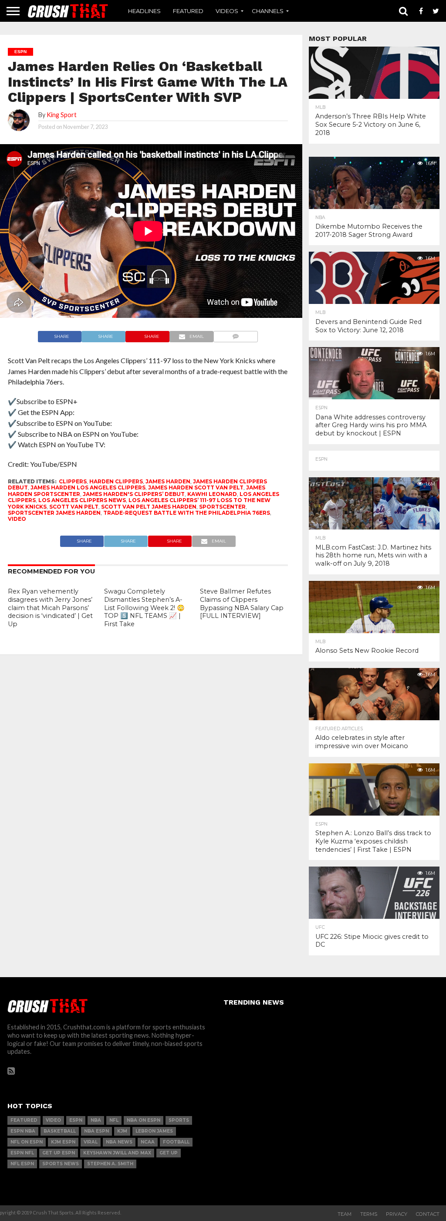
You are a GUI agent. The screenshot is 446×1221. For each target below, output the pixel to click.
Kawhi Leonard (212, 494)
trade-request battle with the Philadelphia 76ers (186, 512)
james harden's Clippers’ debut (134, 494)
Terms (368, 1214)
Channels (268, 10)
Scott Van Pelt (73, 506)
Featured (188, 10)
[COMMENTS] (235, 334)
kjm (122, 1131)
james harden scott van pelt (195, 487)
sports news (60, 1164)
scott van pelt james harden (148, 506)
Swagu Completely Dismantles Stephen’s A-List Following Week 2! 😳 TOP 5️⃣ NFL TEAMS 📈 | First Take (144, 607)
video (17, 519)
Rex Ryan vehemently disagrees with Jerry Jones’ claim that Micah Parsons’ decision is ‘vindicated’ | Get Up (50, 607)
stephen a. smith (110, 1164)
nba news (119, 1142)
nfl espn (22, 1164)
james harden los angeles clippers (87, 487)
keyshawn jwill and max (117, 1153)
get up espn (58, 1153)
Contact (427, 1214)
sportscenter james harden (54, 512)
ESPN (75, 1120)
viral (91, 1142)
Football (176, 1142)
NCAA (148, 1142)
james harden (167, 481)
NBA (96, 1120)
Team (344, 1214)
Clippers (73, 481)
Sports (179, 1120)
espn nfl (22, 1153)
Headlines (144, 10)
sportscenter (222, 506)
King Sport (62, 114)
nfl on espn (26, 1142)
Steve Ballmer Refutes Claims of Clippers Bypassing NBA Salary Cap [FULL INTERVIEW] (242, 603)
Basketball (60, 1131)
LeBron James (154, 1131)
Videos (227, 10)
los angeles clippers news (82, 500)
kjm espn (63, 1142)
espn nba (22, 1131)
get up (168, 1153)
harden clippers (116, 481)
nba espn (96, 1131)
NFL (113, 1120)
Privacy (396, 1214)
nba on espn (143, 1120)
